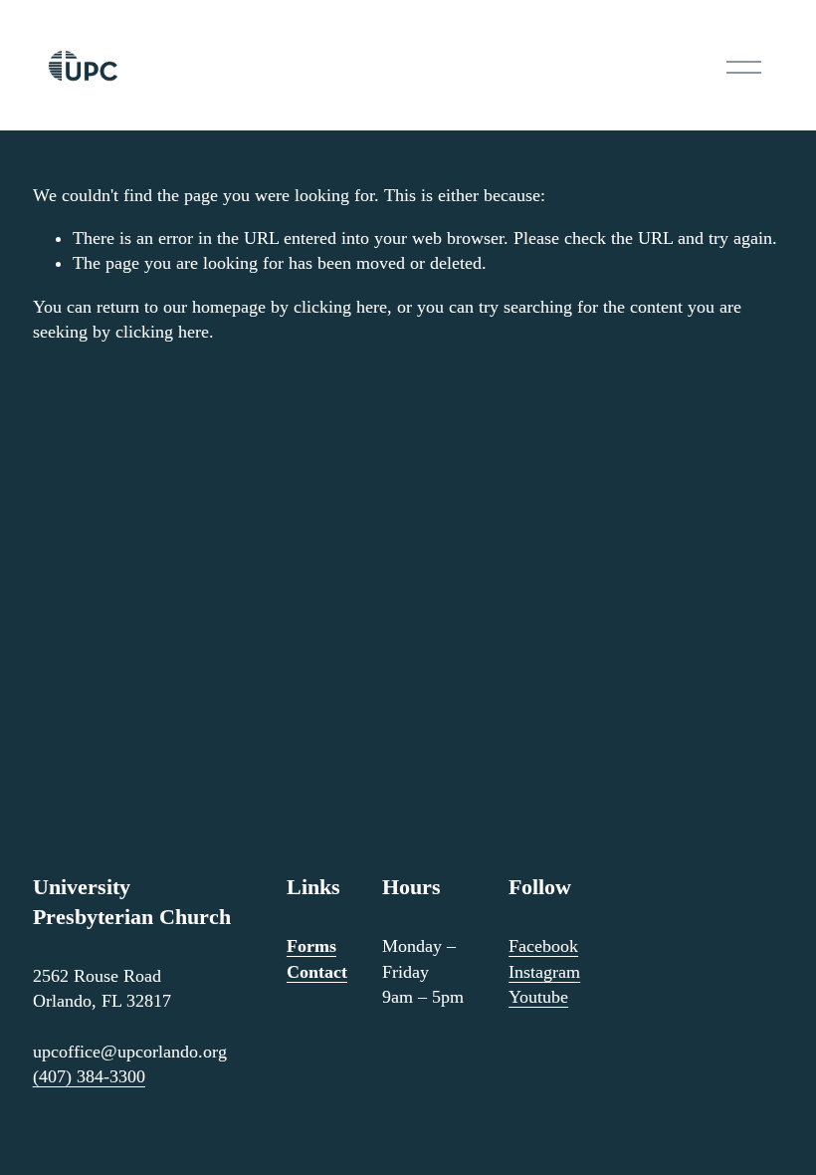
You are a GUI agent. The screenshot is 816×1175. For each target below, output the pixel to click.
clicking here (340, 307)
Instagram (544, 972)
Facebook (543, 946)
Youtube (538, 997)
